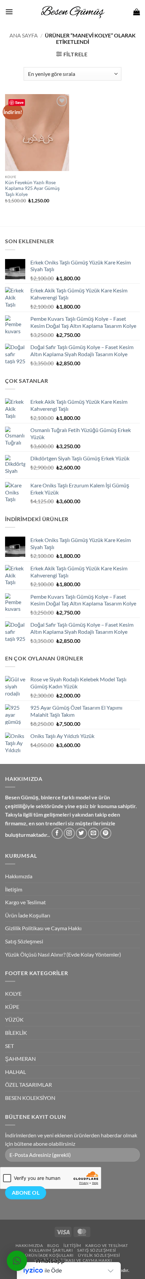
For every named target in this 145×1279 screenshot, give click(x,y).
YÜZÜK (14, 1019)
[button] (9, 11)
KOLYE (13, 993)
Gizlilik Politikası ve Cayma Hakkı (43, 928)
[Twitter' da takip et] (81, 833)
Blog (53, 1245)
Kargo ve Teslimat (25, 902)
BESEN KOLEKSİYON (30, 1098)
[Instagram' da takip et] (69, 833)
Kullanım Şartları (51, 1250)
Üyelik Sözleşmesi (99, 1255)
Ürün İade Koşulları (27, 915)
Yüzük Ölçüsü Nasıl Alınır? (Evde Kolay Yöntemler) (63, 954)
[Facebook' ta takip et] (57, 833)
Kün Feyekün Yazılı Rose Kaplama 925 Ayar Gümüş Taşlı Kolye (32, 188)
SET (9, 1046)
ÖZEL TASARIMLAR (28, 1084)
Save (19, 102)
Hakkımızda (18, 876)
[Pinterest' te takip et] (105, 833)
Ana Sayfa (23, 35)
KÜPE (12, 1006)
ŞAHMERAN (20, 1058)
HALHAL (15, 1072)
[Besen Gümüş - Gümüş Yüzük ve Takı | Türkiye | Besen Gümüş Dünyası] (72, 12)
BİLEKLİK (16, 1032)
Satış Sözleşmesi (24, 941)
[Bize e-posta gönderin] (93, 833)
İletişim (13, 889)
